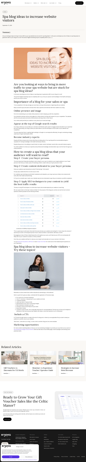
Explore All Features (34, 441)
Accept (10, 456)
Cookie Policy (72, 456)
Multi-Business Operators (49, 448)
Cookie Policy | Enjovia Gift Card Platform (9, 459)
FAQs (73, 446)
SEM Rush (30, 241)
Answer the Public (41, 241)
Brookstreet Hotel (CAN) (63, 439)
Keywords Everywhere (23, 241)
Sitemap (83, 456)
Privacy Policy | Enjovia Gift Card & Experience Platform (27, 459)
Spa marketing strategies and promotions (24, 329)
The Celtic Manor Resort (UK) (64, 437)
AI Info (78, 456)
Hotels (45, 437)
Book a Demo (79, 3)
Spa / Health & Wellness (49, 441)
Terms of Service (64, 456)
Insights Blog (75, 439)
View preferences (28, 456)
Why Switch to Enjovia (34, 437)
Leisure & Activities (48, 443)
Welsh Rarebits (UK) (62, 443)
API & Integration (75, 437)
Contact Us (5, 443)
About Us (31, 443)
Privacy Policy (56, 456)
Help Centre (74, 441)
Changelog (74, 443)
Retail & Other (47, 446)
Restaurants (46, 439)
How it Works (32, 439)
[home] (6, 3)
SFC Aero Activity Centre (63, 441)
